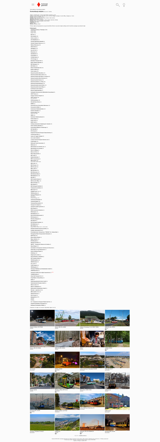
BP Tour (32, 34)
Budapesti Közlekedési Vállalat (37, 305)
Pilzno (44, 17)
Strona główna (33, 9)
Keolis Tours (33, 120)
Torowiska (32, 298)
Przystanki (32, 300)
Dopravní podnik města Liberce (37, 74)
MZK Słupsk (33, 184)
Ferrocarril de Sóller (35, 107)
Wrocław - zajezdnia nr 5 (36, 290)
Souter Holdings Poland (36, 251)
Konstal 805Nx (33, 196)
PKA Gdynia (33, 208)
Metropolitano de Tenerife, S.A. (37, 146)
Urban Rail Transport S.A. (36, 276)
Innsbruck (36, 16)
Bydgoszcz (68, 15)
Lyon (38, 20)
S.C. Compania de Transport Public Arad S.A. (40, 301)
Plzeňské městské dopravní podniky (39, 228)
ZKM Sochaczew (34, 293)
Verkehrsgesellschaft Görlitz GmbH (38, 281)
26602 (32, 115)
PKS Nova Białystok (35, 218)
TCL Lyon (33, 263)
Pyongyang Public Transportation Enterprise (40, 233)
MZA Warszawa (34, 172)
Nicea (45, 20)
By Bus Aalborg (34, 69)
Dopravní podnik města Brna (37, 72)
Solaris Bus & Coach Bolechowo (38, 249)
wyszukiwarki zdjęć (81, 25)
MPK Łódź (33, 163)
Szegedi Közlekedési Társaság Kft (38, 303)
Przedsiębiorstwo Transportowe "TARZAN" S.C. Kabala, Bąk (44, 232)
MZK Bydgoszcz (34, 175)
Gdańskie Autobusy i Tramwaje (37, 29)
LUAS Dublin (33, 141)
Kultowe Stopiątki (35, 110)
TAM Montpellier (34, 260)
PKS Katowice (34, 217)
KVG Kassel (33, 130)
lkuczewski (32, 370)
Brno (42, 17)
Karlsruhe (52, 19)
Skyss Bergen (34, 246)
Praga (35, 17)
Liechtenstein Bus (35, 134)
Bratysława (36, 18)
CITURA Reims (34, 57)
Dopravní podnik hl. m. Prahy (37, 81)
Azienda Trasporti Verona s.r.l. (37, 43)
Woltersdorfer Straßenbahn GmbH (38, 288)
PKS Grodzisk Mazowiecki (36, 215)
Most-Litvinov (52, 17)
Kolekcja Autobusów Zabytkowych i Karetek (40, 123)
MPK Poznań (33, 166)
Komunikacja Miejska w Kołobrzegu (38, 127)
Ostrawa (38, 17)
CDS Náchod (33, 53)
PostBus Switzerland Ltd (36, 230)
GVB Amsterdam (34, 100)
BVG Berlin (33, 65)
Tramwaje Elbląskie (35, 194)
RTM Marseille (34, 240)
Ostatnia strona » (83, 435)
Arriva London (34, 37)
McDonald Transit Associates (37, 143)
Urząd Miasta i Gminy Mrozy (37, 277)
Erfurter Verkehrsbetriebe (36, 90)
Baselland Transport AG (36, 60)
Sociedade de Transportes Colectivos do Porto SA (42, 247)
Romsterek (57, 411)
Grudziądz (58, 15)
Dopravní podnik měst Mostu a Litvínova (40, 76)
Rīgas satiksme (34, 239)
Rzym (39, 23)
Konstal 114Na (33, 32)
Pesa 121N (32, 195)
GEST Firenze (34, 93)
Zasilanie (32, 299)
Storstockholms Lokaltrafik (37, 256)
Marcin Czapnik (73, 438)
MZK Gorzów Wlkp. (35, 180)
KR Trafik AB (33, 129)
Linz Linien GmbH (35, 137)
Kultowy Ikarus (34, 112)
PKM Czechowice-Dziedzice (37, 210)
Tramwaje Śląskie (34, 201)
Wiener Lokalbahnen (35, 286)
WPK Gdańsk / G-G (35, 291)
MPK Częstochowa (35, 158)
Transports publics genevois (37, 206)
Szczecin (50, 15)
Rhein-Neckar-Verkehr (35, 237)
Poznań (35, 15)
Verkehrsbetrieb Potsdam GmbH (38, 283)
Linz (43, 16)
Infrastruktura (34, 297)
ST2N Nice (33, 253)
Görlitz (48, 19)
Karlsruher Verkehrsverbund (37, 116)
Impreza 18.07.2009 (34, 113)
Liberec (47, 17)
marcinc (31, 328)
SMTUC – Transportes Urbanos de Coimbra (40, 244)
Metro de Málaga (34, 150)
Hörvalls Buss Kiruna (35, 101)
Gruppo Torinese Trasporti (36, 95)
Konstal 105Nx (33, 30)
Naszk (81, 432)
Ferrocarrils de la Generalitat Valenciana (39, 105)
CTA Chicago (33, 58)
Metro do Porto (34, 151)
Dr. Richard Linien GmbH (36, 88)
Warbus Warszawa (35, 44)
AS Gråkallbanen (34, 39)
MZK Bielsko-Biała (35, 173)
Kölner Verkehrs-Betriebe (36, 125)
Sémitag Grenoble (35, 242)
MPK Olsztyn (33, 165)
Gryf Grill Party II (34, 98)
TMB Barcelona (34, 193)
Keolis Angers (34, 118)
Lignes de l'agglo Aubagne (37, 136)
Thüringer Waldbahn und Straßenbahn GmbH (41, 268)
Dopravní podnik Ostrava (36, 79)
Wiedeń (39, 16)
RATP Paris (33, 235)
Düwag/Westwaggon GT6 (35, 197)
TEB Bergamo (34, 267)
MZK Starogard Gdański (36, 186)
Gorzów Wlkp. (63, 15)
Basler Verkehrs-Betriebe (36, 62)
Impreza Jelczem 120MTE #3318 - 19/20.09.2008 (39, 226)
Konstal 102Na (33, 31)
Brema (38, 19)
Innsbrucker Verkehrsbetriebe (37, 108)
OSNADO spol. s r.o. (35, 191)
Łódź (47, 15)
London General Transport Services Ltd (39, 139)
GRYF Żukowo (34, 97)
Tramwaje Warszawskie (36, 203)
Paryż (35, 20)
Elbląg (54, 15)
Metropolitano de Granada (36, 148)
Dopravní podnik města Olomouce (38, 78)
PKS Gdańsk (33, 36)
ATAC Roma (33, 46)
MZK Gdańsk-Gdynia (35, 179)
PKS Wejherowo (34, 224)
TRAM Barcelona (34, 270)
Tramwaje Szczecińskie (36, 187)
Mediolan (35, 23)
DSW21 (32, 103)
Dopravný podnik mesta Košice (37, 85)
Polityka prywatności (104, 438)
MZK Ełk (32, 177)
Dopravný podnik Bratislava (37, 83)
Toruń (73, 15)
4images (79, 440)
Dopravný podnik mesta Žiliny (37, 86)
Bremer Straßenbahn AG (36, 67)
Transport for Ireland (35, 204)
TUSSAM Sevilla (34, 274)
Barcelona (37, 21)
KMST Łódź (33, 122)
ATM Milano (33, 48)
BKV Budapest (34, 64)
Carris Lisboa (34, 71)
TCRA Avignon (34, 265)
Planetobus (33, 51)
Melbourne (33, 144)
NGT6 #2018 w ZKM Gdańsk (36, 161)
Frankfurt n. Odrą (43, 19)
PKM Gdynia (33, 211)
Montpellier (41, 20)
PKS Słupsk (33, 220)
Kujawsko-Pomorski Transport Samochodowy (41, 132)
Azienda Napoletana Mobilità (37, 41)
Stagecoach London (35, 254)
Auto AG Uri (33, 50)
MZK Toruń (33, 189)
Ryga (34, 22)
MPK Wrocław (34, 170)
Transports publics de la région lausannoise (40, 272)
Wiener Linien (34, 284)
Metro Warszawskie (35, 153)
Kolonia (56, 19)
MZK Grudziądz (34, 182)
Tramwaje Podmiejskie (35, 199)
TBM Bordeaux (34, 261)
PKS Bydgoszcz (34, 213)
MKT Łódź (33, 155)
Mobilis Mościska (34, 157)
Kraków (31, 15)
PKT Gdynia (33, 225)
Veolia (32, 279)
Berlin (35, 19)
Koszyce (41, 18)
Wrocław (43, 15)
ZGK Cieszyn (33, 295)
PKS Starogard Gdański (36, 222)
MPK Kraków (33, 160)
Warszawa (39, 15)
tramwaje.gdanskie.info (64, 438)
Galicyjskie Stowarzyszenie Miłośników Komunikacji (42, 92)
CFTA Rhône (33, 55)
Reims (48, 20)
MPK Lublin (33, 168)
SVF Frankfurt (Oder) (35, 258)
